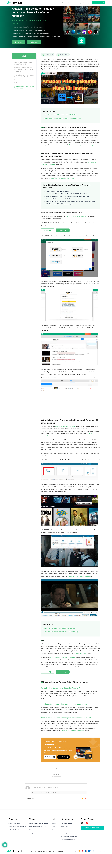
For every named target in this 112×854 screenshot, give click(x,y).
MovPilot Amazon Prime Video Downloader (62, 657)
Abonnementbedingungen (68, 839)
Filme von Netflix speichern (36, 829)
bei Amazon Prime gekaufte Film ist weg (81, 145)
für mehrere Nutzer (81, 653)
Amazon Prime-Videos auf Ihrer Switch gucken (62, 178)
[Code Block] (49, 793)
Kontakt (54, 826)
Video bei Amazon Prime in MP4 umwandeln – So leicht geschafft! (62, 118)
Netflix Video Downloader (15, 829)
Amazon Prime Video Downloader (65, 426)
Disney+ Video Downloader (16, 833)
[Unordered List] (44, 793)
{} (53, 792)
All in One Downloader (14, 823)
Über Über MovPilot (66, 823)
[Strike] (40, 793)
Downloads (71, 3)
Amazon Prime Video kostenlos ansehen (72, 730)
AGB (62, 829)
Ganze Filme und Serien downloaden (39, 823)
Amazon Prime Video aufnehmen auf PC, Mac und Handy (59, 628)
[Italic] (35, 793)
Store (63, 3)
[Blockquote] (46, 793)
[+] (55, 792)
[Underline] (37, 793)
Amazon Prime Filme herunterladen (76, 216)
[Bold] (33, 793)
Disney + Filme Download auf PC (37, 833)
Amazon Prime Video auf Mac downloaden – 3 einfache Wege (61, 631)
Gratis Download (98, 3)
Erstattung (64, 833)
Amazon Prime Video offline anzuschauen (79, 576)
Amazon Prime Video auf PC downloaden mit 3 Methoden (59, 115)
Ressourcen (55, 829)
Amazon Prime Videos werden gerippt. (63, 204)
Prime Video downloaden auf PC (37, 826)
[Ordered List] (42, 793)
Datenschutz (64, 826)
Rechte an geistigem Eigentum (69, 836)
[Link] (51, 793)
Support (81, 3)
